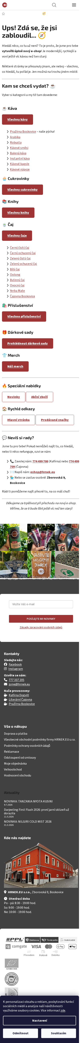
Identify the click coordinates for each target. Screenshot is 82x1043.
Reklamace (11, 752)
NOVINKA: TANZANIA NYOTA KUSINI (28, 801)
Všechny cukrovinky (22, 189)
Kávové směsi (19, 148)
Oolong (15, 274)
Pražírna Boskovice (23, 131)
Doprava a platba (15, 733)
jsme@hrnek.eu (19, 684)
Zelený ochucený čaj (23, 264)
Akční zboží (39, 397)
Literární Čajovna (20, 699)
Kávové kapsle (19, 164)
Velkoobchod (13, 769)
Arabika (15, 137)
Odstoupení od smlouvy (20, 757)
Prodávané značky (55, 420)
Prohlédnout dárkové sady (27, 343)
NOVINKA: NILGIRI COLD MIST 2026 (28, 822)
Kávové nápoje (20, 169)
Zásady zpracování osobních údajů (41, 627)
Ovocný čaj (17, 285)
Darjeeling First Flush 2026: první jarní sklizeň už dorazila (36, 811)
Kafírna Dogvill (19, 695)
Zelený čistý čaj (20, 258)
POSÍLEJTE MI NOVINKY (41, 618)
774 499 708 (40, 461)
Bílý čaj (15, 269)
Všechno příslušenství (24, 316)
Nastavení (39, 1020)
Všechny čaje (17, 235)
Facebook (15, 664)
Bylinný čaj (17, 280)
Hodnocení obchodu (17, 775)
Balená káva (18, 153)
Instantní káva (20, 158)
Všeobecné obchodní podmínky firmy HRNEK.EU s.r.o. (39, 739)
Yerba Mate (17, 291)
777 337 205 (16, 680)
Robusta (15, 142)
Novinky (13, 397)
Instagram (15, 669)
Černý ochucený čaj (22, 253)
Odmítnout (20, 1033)
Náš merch (15, 366)
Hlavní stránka (18, 420)
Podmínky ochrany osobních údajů (27, 746)
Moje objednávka (15, 763)
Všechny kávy (17, 119)
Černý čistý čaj (19, 248)
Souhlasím (58, 1033)
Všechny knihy (18, 212)
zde (63, 1010)
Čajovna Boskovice (22, 296)
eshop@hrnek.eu (42, 472)
